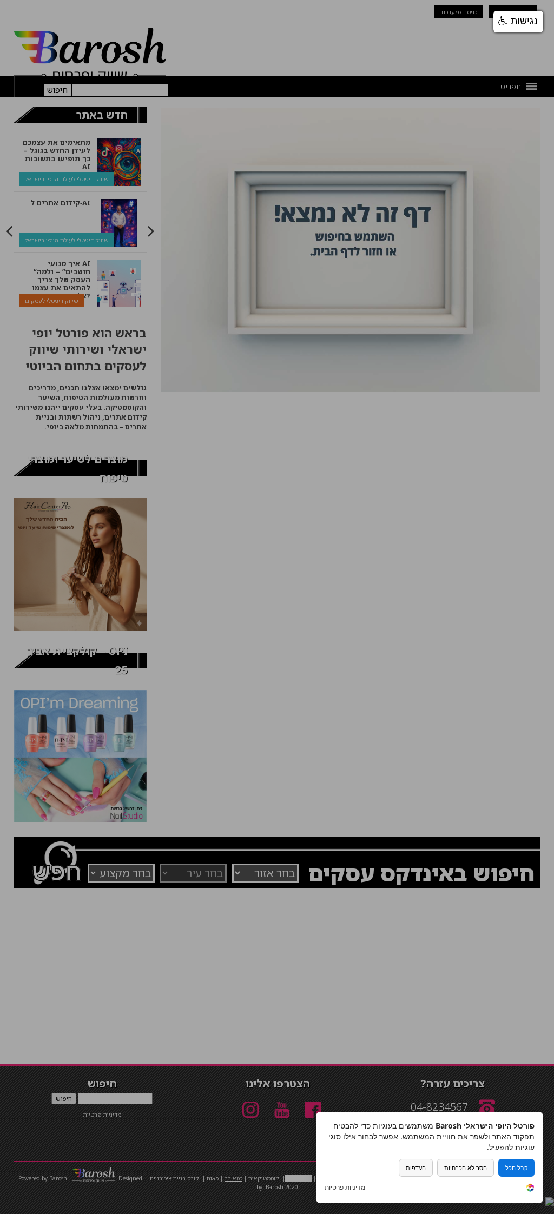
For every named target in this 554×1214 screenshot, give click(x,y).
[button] (518, 21)
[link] (530, 1189)
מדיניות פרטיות (345, 1187)
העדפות (416, 1168)
